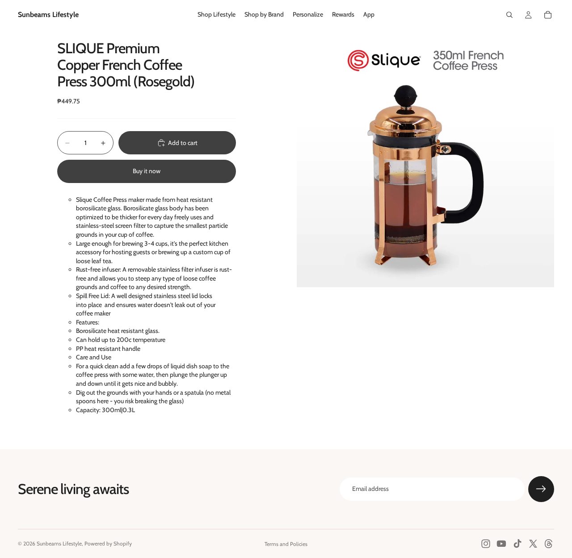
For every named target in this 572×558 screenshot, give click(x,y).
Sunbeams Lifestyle (59, 543)
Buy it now (146, 171)
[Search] (509, 15)
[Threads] (548, 543)
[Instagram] (485, 543)
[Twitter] (533, 543)
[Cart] (548, 15)
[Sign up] (541, 489)
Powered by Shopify (108, 543)
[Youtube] (501, 543)
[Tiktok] (517, 543)
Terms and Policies (286, 544)
